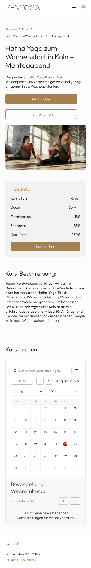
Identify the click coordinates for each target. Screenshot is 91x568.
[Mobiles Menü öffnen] (74, 7)
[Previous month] (40, 381)
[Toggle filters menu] (76, 370)
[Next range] (75, 501)
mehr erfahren (41, 114)
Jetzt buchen (41, 99)
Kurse (25, 29)
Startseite (11, 29)
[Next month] (48, 381)
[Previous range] (63, 501)
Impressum (11, 559)
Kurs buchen (45, 246)
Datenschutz (29, 559)
